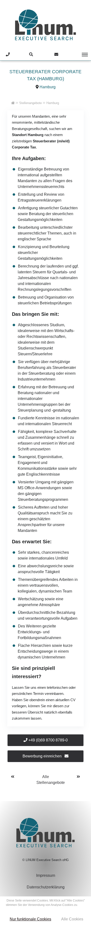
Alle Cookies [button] (72, 919)
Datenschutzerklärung (46, 887)
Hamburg (48, 87)
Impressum (45, 875)
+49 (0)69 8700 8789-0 (47, 740)
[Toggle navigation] (81, 54)
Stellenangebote (30, 103)
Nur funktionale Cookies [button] (30, 919)
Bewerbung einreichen (43, 756)
